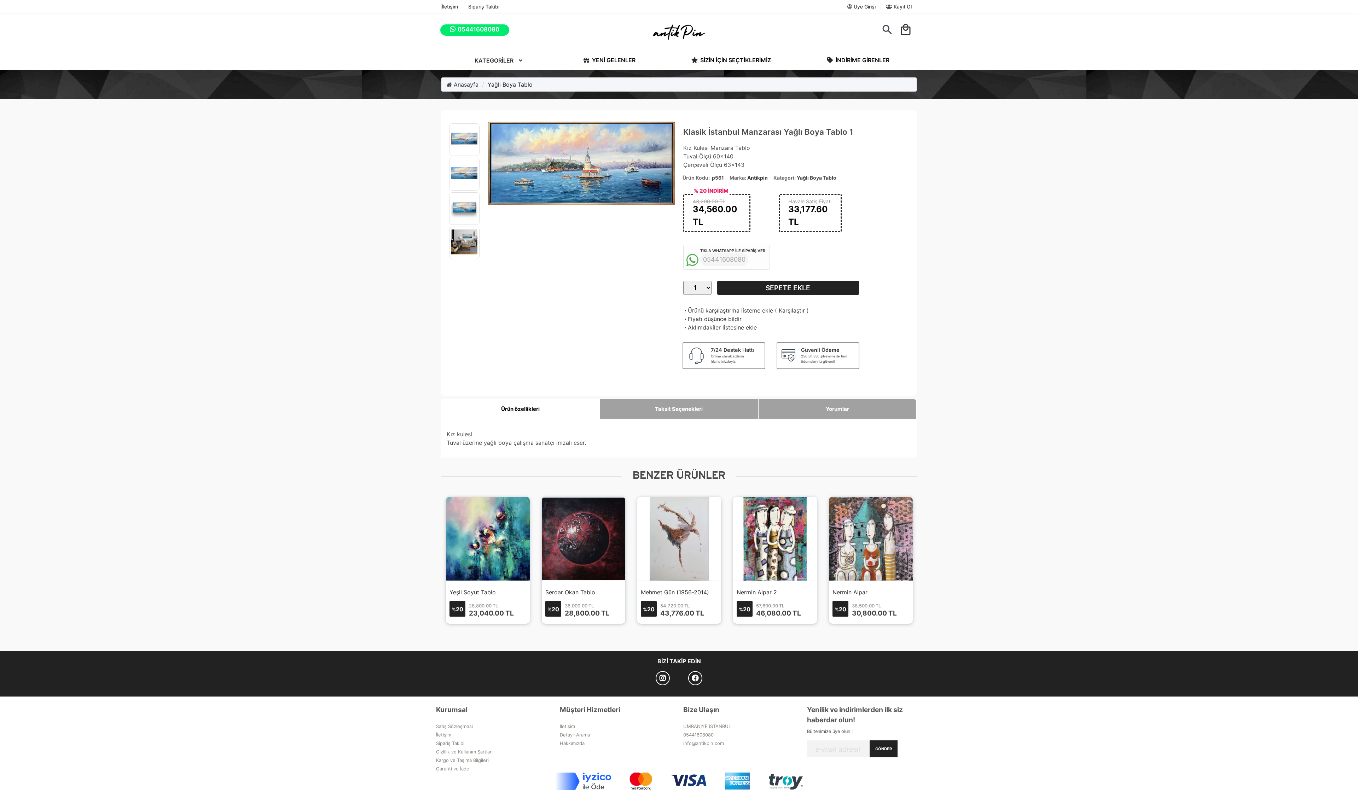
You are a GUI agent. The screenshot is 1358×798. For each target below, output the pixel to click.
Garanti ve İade (452, 768)
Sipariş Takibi (483, 7)
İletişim (450, 7)
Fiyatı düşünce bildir (712, 318)
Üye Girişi (864, 7)
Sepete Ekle (788, 288)
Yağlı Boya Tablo (510, 84)
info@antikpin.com (703, 743)
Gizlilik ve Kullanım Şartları (464, 752)
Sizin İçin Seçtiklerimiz (735, 60)
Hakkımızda (572, 743)
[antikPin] (679, 32)
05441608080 (698, 735)
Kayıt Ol (902, 7)
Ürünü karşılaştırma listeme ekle (728, 310)
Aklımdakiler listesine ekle (720, 327)
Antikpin (757, 178)
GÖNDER (883, 748)
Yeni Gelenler (613, 60)
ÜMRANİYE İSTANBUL (707, 726)
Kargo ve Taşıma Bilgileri (462, 760)
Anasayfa (465, 84)
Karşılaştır (792, 310)
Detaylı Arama (575, 735)
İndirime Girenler (861, 60)
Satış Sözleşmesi (454, 726)
